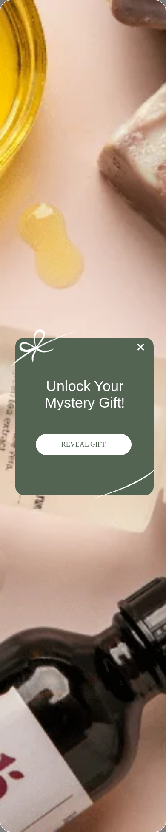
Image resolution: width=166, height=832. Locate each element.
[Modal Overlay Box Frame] (83, 416)
